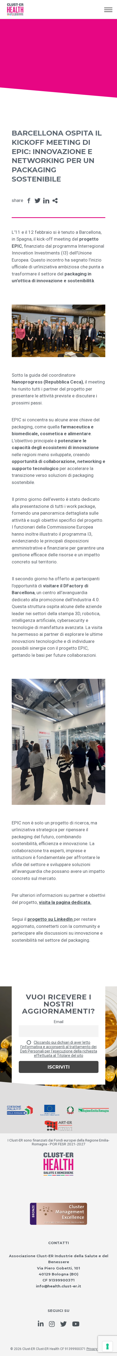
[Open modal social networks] (55, 201)
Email (58, 1021)
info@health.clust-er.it (58, 1286)
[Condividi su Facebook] (29, 201)
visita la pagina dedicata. (65, 902)
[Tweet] (38, 201)
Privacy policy (97, 1349)
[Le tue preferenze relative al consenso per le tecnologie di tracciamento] (107, 1346)
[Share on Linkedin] (46, 201)
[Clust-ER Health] (58, 1158)
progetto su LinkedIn (50, 919)
